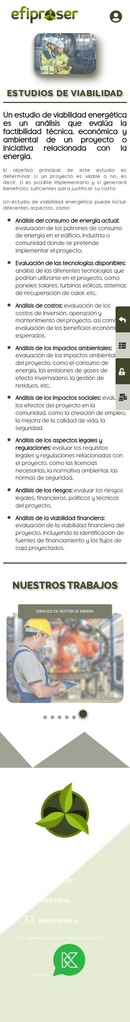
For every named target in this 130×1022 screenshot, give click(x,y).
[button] (45, 721)
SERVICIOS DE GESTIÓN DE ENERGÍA (65, 611)
